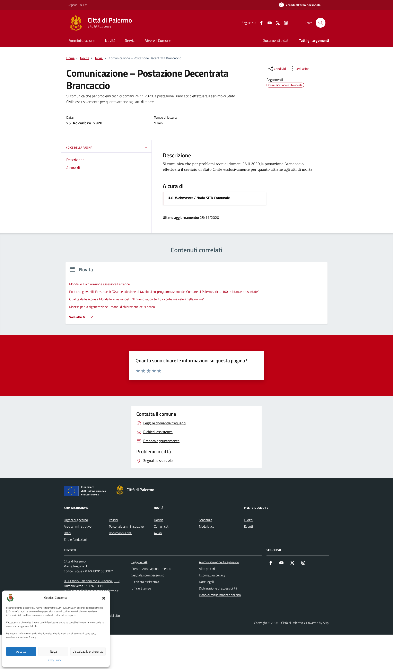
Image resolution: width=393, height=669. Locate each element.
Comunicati (161, 526)
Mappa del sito (110, 615)
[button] (104, 598)
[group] (196, 295)
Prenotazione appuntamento (151, 568)
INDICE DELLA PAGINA (78, 147)
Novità (110, 40)
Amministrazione (82, 40)
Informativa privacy (212, 575)
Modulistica (206, 526)
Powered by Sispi (317, 622)
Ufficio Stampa (141, 588)
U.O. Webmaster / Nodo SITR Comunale (199, 198)
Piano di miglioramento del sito (220, 594)
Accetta (21, 651)
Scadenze (205, 519)
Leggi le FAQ (139, 562)
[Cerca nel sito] (320, 23)
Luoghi (248, 519)
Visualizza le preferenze (88, 651)
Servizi (130, 40)
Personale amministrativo (126, 526)
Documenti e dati (276, 40)
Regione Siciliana (77, 5)
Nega (53, 651)
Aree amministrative (77, 526)
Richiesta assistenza (145, 581)
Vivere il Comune (158, 40)
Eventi (248, 526)
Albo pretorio (207, 568)
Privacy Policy (54, 660)
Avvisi (158, 532)
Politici (113, 519)
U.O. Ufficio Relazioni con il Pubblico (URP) (92, 580)
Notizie (158, 519)
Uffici (67, 532)
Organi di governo (76, 519)
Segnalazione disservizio (147, 575)
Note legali (206, 581)
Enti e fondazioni (75, 539)
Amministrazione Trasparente (219, 562)
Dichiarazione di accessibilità (218, 588)
